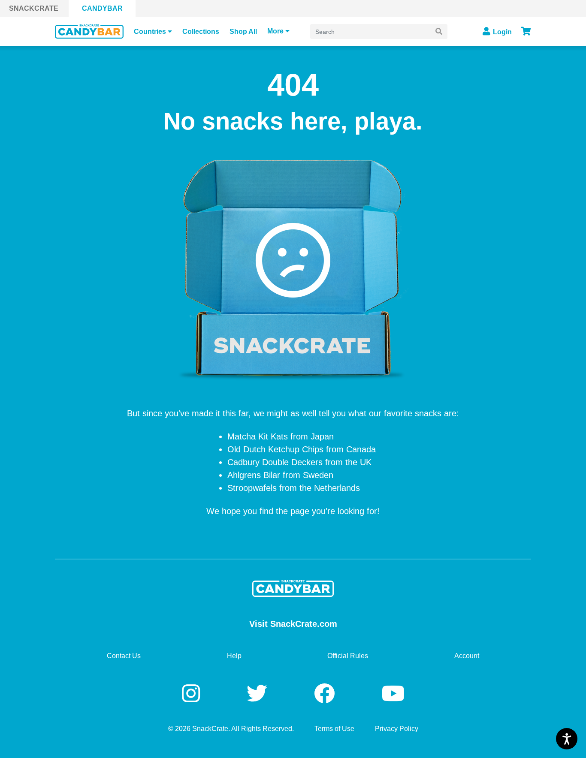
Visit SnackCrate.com (293, 624)
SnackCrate (33, 8)
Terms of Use (334, 728)
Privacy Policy (396, 728)
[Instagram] (193, 694)
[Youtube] (393, 694)
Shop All (243, 31)
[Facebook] (327, 694)
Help (234, 655)
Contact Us (124, 655)
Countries (150, 31)
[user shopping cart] (526, 31)
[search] (438, 31)
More (275, 31)
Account (466, 655)
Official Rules (347, 655)
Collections (200, 31)
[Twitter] (260, 694)
